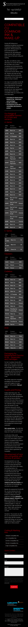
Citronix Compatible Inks (12, 543)
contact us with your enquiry (12, 482)
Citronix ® (17, 498)
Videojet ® (18, 496)
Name (6, 553)
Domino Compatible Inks (12, 540)
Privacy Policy (20, 619)
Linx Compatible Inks (11, 538)
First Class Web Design (14, 625)
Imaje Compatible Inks (11, 545)
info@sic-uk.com (10, 619)
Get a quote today (9, 428)
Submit (14, 587)
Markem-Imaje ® (9, 498)
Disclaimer (15, 619)
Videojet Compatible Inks (12, 535)
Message (6, 566)
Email (5, 560)
